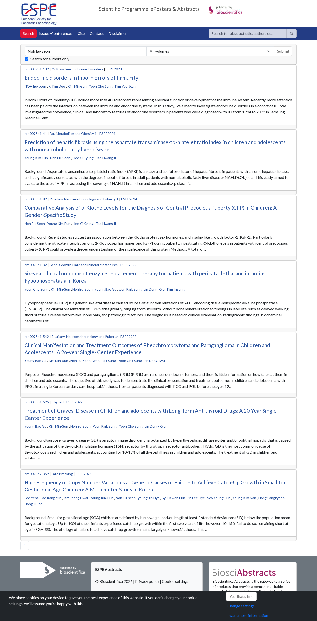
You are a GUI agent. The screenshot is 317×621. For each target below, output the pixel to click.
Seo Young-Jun (218, 498)
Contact (97, 33)
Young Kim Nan (244, 498)
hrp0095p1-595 (37, 402)
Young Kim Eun (36, 158)
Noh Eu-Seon (60, 158)
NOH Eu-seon (35, 86)
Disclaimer (117, 33)
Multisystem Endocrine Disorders (77, 69)
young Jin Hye (148, 498)
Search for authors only (49, 58)
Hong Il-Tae (33, 504)
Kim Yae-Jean (125, 86)
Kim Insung (176, 289)
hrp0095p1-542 (37, 336)
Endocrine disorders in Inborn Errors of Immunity (81, 77)
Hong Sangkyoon (271, 498)
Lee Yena (32, 498)
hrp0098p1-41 (36, 133)
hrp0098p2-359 (37, 474)
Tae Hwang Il (106, 158)
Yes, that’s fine (241, 596)
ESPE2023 (114, 69)
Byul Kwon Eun (173, 498)
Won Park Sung (105, 426)
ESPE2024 (107, 133)
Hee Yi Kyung (83, 158)
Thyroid (58, 402)
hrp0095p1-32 (36, 265)
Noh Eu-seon (126, 498)
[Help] (291, 33)
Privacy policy (147, 581)
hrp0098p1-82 (36, 199)
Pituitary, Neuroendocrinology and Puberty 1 (84, 199)
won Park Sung (130, 289)
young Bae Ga (105, 289)
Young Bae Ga (35, 361)
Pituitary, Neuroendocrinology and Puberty (85, 336)
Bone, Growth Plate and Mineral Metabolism (84, 265)
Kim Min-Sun (60, 289)
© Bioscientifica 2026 (114, 581)
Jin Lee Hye (196, 498)
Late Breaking (62, 474)
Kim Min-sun (77, 86)
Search (28, 33)
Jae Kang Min (51, 498)
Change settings (241, 605)
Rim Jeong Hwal (76, 498)
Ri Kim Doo (56, 86)
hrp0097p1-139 (37, 69)
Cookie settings (175, 581)
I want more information (247, 615)
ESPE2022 (128, 265)
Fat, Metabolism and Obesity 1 (73, 133)
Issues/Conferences (56, 33)
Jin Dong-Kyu (154, 289)
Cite (81, 33)
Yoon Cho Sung (101, 86)
